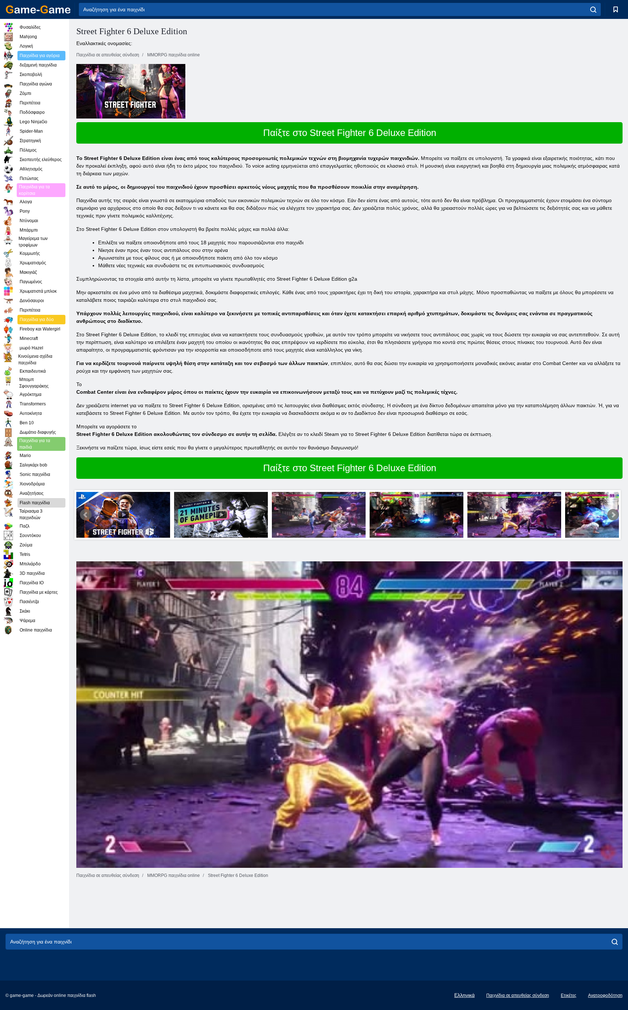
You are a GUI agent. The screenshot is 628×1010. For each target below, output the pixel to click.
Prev (86, 515)
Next (613, 515)
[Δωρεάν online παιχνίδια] (38, 9)
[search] (593, 9)
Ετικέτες (568, 995)
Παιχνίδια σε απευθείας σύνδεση (517, 995)
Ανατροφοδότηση (605, 995)
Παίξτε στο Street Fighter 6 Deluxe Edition (349, 132)
